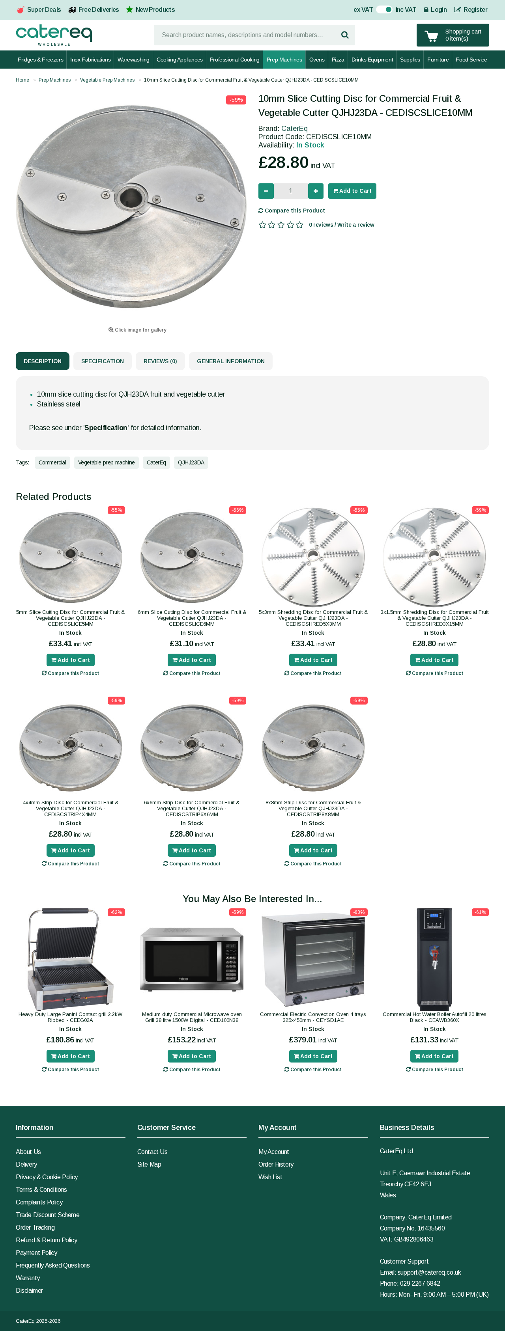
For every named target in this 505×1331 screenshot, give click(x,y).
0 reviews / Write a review (341, 225)
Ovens (317, 59)
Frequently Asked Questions (53, 1265)
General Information (231, 361)
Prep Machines (284, 59)
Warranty (28, 1278)
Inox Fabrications (90, 59)
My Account (273, 1151)
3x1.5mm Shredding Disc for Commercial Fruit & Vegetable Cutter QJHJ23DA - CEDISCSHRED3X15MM (434, 618)
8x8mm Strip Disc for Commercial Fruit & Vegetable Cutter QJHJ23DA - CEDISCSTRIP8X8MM (313, 808)
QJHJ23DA (191, 462)
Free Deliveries (99, 9)
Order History (276, 1164)
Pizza (338, 59)
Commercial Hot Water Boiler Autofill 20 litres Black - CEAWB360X (434, 1017)
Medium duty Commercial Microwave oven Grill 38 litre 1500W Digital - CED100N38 (192, 1017)
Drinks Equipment (372, 59)
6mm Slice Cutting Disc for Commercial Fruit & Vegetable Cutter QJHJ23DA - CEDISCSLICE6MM (192, 618)
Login (438, 9)
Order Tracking (35, 1227)
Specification (102, 361)
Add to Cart (355, 191)
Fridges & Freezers (40, 59)
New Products (155, 9)
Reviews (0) (160, 361)
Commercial (52, 462)
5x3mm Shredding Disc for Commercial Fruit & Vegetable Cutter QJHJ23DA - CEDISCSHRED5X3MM (313, 618)
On (380, 10)
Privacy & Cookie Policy (47, 1177)
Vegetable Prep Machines (107, 80)
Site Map (149, 1164)
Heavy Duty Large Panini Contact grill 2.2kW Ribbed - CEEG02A (70, 1017)
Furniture (438, 59)
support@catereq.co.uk (429, 1272)
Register (474, 9)
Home (22, 80)
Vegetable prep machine (106, 462)
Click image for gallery (140, 330)
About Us (28, 1151)
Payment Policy (36, 1252)
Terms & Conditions (41, 1189)
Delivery (26, 1164)
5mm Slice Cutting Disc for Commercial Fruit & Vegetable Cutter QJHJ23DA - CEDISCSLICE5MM (70, 618)
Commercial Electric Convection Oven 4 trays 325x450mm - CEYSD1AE (313, 1017)
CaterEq (294, 128)
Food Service (471, 59)
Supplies (410, 59)
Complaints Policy (39, 1202)
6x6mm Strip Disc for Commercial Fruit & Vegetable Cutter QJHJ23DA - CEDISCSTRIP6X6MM (191, 808)
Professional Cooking (235, 59)
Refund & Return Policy (46, 1240)
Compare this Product (294, 210)
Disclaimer (29, 1290)
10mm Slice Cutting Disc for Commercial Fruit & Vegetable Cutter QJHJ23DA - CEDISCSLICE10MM (251, 80)
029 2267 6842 (420, 1283)
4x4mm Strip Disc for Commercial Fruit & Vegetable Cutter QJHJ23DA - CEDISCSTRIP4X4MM (70, 808)
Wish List (270, 1177)
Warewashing (134, 59)
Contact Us (152, 1151)
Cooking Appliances (180, 59)
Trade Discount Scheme (48, 1215)
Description (43, 361)
